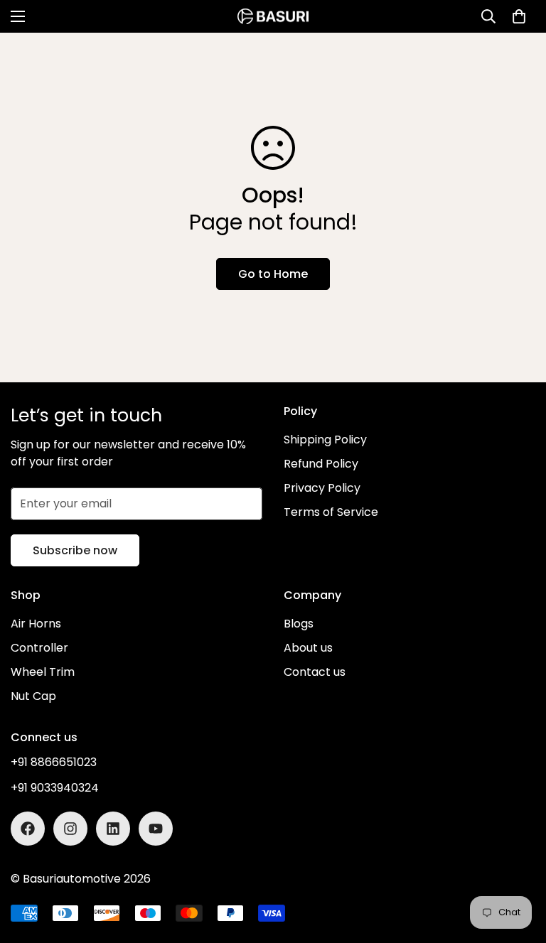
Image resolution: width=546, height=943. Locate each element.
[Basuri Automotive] (273, 16)
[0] (519, 16)
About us (308, 648)
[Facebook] (28, 829)
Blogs (299, 623)
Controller (39, 648)
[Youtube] (156, 829)
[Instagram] (70, 829)
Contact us (315, 672)
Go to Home (273, 274)
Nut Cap (33, 696)
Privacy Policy (322, 488)
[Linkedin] (113, 829)
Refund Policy (321, 464)
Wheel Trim (43, 672)
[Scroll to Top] (518, 865)
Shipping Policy (325, 439)
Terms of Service (331, 512)
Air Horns (36, 623)
